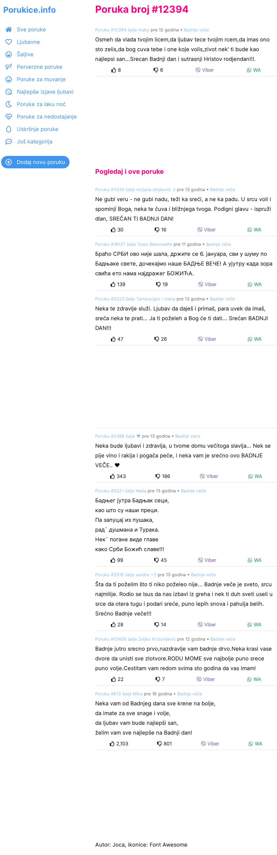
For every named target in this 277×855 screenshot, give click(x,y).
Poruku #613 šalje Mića (119, 693)
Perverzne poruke (39, 67)
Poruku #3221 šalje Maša (120, 490)
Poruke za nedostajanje (47, 116)
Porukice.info (29, 10)
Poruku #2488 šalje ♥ (118, 436)
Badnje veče (196, 29)
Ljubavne (28, 42)
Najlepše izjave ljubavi (45, 92)
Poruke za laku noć (41, 104)
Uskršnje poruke (37, 129)
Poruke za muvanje (41, 79)
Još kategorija (34, 141)
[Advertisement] (186, 117)
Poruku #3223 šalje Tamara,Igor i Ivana (135, 299)
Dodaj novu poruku (41, 162)
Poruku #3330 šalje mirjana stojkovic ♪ (135, 189)
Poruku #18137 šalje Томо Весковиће (133, 244)
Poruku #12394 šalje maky (122, 29)
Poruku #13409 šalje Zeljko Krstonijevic (135, 639)
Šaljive (25, 54)
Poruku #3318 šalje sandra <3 (125, 574)
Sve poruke (31, 29)
